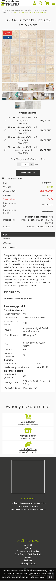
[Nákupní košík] (47, 3)
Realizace (28, 560)
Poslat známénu (10, 247)
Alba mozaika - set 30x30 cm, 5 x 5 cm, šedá (23, 140)
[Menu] (53, 3)
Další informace (37, 577)
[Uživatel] (34, 3)
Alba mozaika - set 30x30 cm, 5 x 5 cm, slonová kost (23, 150)
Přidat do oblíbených (14, 178)
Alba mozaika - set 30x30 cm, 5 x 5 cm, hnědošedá (23, 130)
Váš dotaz (7, 243)
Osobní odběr (28, 435)
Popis (5, 234)
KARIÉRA (28, 545)
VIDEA (28, 548)
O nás (28, 557)
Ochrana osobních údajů (28, 551)
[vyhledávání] (40, 3)
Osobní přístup (28, 449)
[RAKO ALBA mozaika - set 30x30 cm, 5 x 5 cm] (28, 56)
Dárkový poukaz (28, 563)
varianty (6, 238)
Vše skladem (28, 421)
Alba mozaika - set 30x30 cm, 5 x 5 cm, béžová (23, 120)
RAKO (50, 187)
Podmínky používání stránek (28, 554)
